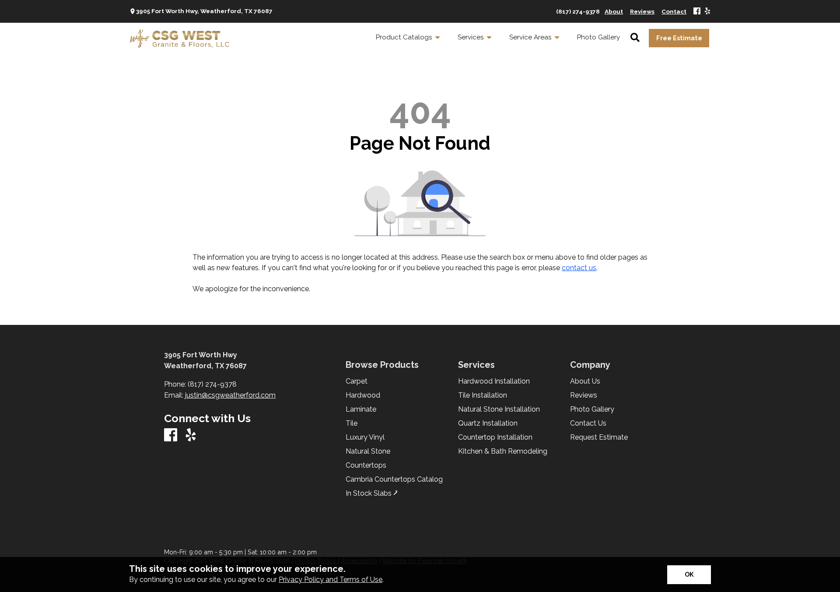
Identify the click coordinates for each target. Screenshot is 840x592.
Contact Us (588, 423)
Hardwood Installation (494, 381)
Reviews (583, 395)
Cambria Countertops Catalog (394, 479)
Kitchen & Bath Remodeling (502, 451)
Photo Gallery (592, 409)
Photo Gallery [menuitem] (598, 37)
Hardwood (363, 395)
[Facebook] (696, 11)
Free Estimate (679, 38)
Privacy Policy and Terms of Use (330, 579)
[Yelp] (707, 11)
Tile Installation (482, 395)
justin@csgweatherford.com (230, 395)
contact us (579, 268)
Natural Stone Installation (499, 409)
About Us (585, 381)
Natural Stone (368, 451)
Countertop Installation (495, 437)
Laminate (361, 409)
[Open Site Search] (635, 38)
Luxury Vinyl (365, 437)
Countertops (366, 465)
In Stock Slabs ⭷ (372, 493)
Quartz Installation (488, 423)
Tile (351, 423)
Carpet (357, 381)
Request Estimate (599, 437)
